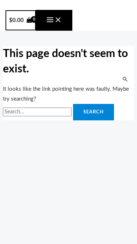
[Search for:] (38, 112)
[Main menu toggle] (54, 20)
